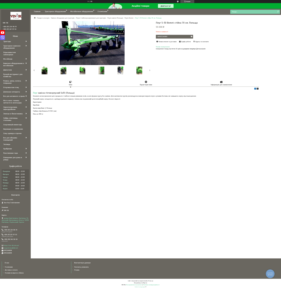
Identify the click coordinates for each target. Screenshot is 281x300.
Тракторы (7, 41)
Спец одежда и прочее (12, 133)
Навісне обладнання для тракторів (62, 18)
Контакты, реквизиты (81, 267)
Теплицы (6, 144)
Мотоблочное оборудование (81, 11)
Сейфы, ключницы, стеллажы (10, 119)
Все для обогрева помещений (10, 139)
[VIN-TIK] (16, 15)
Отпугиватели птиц (11, 87)
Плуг (35, 92)
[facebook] (255, 89)
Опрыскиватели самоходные (9, 53)
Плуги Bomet (128, 18)
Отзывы (76, 270)
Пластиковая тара (10, 153)
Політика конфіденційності (151, 285)
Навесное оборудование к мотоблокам (13, 64)
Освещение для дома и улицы (12, 158)
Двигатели (7, 70)
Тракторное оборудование (55, 11)
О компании (102, 11)
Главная (37, 11)
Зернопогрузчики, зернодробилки (10, 108)
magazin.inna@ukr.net (11, 248)
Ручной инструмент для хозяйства (12, 75)
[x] (257, 89)
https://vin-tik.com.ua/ (11, 245)
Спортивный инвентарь (12, 125)
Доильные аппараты (11, 92)
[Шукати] (278, 12)
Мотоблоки (7, 59)
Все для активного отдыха (14, 96)
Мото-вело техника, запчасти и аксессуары (12, 101)
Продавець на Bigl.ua (140, 283)
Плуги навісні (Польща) (115, 18)
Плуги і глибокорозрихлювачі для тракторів (91, 18)
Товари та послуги (43, 18)
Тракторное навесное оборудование (11, 47)
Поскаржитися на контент (134, 285)
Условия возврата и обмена (14, 273)
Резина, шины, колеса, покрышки (12, 82)
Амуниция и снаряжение (13, 129)
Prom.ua (150, 281)
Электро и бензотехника (13, 114)
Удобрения (7, 149)
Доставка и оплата (11, 270)
